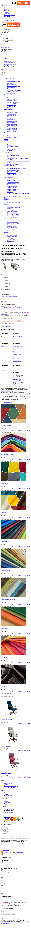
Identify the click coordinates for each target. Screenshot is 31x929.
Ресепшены (10, 192)
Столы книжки (11, 229)
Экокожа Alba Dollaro (6, 425)
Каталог (6, 7)
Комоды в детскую (12, 124)
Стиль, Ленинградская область (9, 296)
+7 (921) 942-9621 (5, 47)
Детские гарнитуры (12, 112)
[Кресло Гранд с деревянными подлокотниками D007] (15, 269)
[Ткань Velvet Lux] (13, 451)
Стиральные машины (13, 91)
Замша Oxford (4, 370)
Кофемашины (11, 87)
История (6, 801)
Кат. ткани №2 (6, 277)
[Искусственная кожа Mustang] (13, 538)
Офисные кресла (8, 62)
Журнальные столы (12, 222)
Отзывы (6, 12)
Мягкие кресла (11, 149)
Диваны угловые (11, 136)
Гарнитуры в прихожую (13, 202)
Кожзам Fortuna (17, 339)
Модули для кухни (12, 174)
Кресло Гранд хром (6, 773)
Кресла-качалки (11, 147)
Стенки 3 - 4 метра (12, 103)
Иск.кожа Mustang (5, 541)
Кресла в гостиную (12, 146)
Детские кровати (11, 117)
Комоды (6, 140)
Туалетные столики (12, 217)
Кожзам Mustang (17, 336)
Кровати (9, 208)
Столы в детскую (12, 128)
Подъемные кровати (12, 213)
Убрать (19, 307)
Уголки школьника (12, 129)
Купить (6, 307)
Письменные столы (12, 227)
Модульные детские (12, 125)
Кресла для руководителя (10, 64)
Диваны (6, 132)
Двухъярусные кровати (13, 207)
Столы (6, 218)
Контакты (6, 17)
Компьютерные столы (13, 223)
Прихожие (7, 199)
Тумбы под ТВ (11, 106)
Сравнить (12, 307)
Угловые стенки (11, 107)
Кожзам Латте (4, 346)
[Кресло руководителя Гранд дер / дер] (13, 716)
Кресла (6, 141)
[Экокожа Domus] (13, 654)
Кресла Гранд (7, 65)
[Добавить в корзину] (2, 308)
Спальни (6, 204)
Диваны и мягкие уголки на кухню (16, 168)
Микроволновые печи (13, 88)
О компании (7, 13)
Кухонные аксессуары (13, 170)
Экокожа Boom (17, 348)
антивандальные (5, 391)
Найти (2, 74)
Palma (19, 380)
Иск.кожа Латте (5, 512)
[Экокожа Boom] (13, 683)
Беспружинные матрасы (13, 155)
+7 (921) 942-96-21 (9, 20)
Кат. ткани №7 (6, 292)
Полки (5, 198)
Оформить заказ (19, 852)
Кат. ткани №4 (6, 283)
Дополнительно (8, 402)
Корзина (6, 852)
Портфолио (7, 16)
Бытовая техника (9, 78)
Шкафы (6, 232)
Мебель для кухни (9, 165)
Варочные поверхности (13, 81)
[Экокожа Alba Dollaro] (13, 422)
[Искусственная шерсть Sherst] (13, 596)
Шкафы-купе (10, 241)
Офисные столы (11, 189)
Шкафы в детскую (12, 131)
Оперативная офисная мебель (15, 184)
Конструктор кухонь (9, 15)
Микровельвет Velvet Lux (7, 454)
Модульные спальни (12, 211)
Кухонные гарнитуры (13, 171)
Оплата (6, 9)
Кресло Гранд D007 (6, 746)
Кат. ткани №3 (6, 280)
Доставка (6, 10)
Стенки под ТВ (11, 105)
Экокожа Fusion (17, 361)
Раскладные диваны (12, 137)
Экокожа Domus (17, 346)
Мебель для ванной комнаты (11, 164)
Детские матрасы (12, 118)
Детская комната (9, 109)
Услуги (6, 784)
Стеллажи (10, 238)
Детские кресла (11, 115)
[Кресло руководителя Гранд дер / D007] (13, 743)
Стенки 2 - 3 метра (12, 102)
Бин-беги (9, 145)
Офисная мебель (8, 61)
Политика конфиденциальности (9, 845)
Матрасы (6, 152)
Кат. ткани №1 (6, 275)
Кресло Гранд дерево (6, 719)
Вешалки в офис (11, 180)
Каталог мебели (8, 783)
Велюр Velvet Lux (5, 348)
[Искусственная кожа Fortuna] (13, 567)
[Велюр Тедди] (13, 480)
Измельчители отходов (13, 86)
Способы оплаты (14, 821)
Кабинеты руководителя (13, 183)
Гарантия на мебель (9, 792)
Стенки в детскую (12, 126)
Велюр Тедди (4, 483)
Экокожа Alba (4, 368)
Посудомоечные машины (14, 90)
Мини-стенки (11, 99)
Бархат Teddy (16, 351)
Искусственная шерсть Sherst (17, 357)
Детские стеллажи (12, 121)
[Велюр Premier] (13, 625)
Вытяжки (9, 83)
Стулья (6, 230)
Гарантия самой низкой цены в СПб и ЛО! (12, 321)
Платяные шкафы (12, 236)
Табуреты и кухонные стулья (15, 175)
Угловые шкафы (11, 239)
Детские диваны (11, 114)
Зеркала (6, 139)
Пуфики (9, 150)
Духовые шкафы (11, 84)
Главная (6, 58)
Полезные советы (8, 795)
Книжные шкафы (12, 235)
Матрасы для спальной (13, 210)
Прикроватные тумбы (13, 214)
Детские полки (11, 119)
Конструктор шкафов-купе (11, 786)
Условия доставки (9, 794)
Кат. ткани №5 (6, 286)
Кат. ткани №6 (6, 289)
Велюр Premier (17, 354)
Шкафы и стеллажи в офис (14, 196)
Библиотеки (10, 97)
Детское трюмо (11, 122)
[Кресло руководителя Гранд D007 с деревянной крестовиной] (5, 269)
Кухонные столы (11, 173)
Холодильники (11, 93)
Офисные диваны (12, 186)
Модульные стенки (12, 100)
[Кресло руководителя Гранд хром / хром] (13, 770)
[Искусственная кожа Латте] (13, 509)
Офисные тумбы (11, 190)
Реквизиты (7, 802)
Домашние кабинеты (13, 182)
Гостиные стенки (9, 94)
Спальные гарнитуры (13, 215)
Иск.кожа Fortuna (5, 570)
